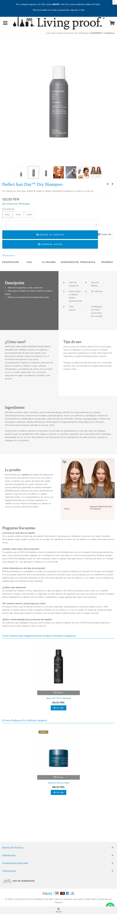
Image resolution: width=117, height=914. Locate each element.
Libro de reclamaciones (24, 881)
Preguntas (87, 262)
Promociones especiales (15, 863)
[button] (58, 204)
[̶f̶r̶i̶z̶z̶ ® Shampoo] (112, 184)
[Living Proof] (59, 23)
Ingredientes (70, 262)
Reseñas (107, 262)
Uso (29, 262)
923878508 (96, 33)
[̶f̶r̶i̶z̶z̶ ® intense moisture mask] (107, 184)
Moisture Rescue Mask (58, 783)
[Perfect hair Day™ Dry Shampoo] (58, 102)
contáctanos (109, 33)
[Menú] (5, 23)
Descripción (10, 262)
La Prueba (49, 262)
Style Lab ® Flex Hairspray (58, 698)
